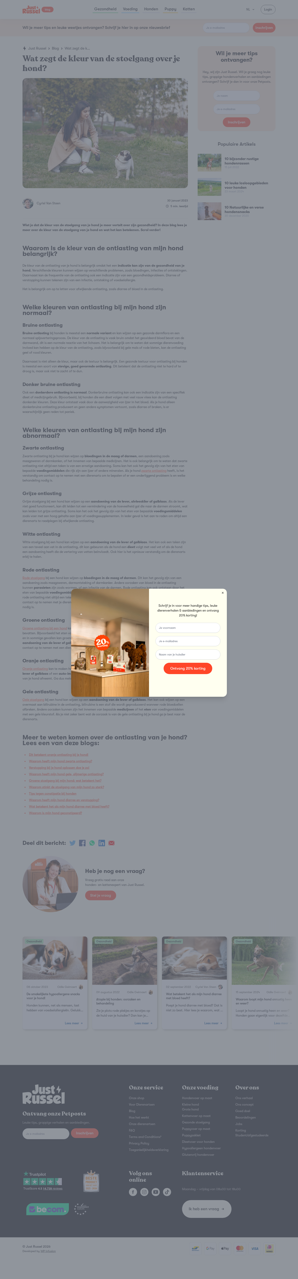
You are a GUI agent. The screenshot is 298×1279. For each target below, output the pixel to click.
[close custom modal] (222, 593)
